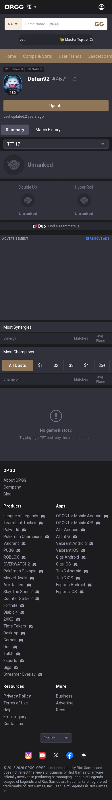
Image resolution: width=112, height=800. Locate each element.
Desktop (10, 633)
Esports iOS (66, 591)
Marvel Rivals (15, 578)
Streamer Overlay (19, 674)
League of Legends (20, 516)
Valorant (11, 543)
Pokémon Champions (23, 536)
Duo (7, 646)
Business (64, 696)
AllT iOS (63, 536)
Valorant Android (71, 543)
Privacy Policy (17, 696)
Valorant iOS (67, 550)
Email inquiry (14, 716)
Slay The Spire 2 (18, 591)
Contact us (13, 723)
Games (9, 640)
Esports (10, 660)
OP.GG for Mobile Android (78, 516)
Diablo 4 (10, 612)
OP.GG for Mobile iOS (74, 522)
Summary (15, 129)
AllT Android (67, 529)
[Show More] (32, 7)
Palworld (11, 529)
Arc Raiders (13, 584)
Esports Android (70, 584)
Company (12, 487)
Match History (48, 129)
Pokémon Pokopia (19, 571)
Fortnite (10, 605)
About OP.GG (14, 480)
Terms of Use (15, 703)
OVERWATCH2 (16, 564)
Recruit (62, 710)
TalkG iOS (64, 578)
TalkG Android (68, 571)
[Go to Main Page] (14, 7)
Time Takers (14, 626)
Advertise (65, 703)
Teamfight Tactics (19, 522)
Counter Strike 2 (18, 598)
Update (56, 105)
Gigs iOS (63, 564)
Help (7, 710)
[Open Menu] (101, 7)
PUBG (8, 550)
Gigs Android (67, 557)
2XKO (8, 619)
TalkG (8, 653)
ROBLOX (11, 557)
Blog (7, 494)
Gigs (7, 667)
